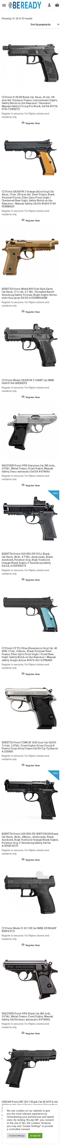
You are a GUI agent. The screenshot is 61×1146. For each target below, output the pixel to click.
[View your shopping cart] (57, 5)
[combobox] (44, 25)
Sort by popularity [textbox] (40, 24)
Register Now (33, 123)
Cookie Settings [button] (16, 1135)
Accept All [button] (35, 1135)
